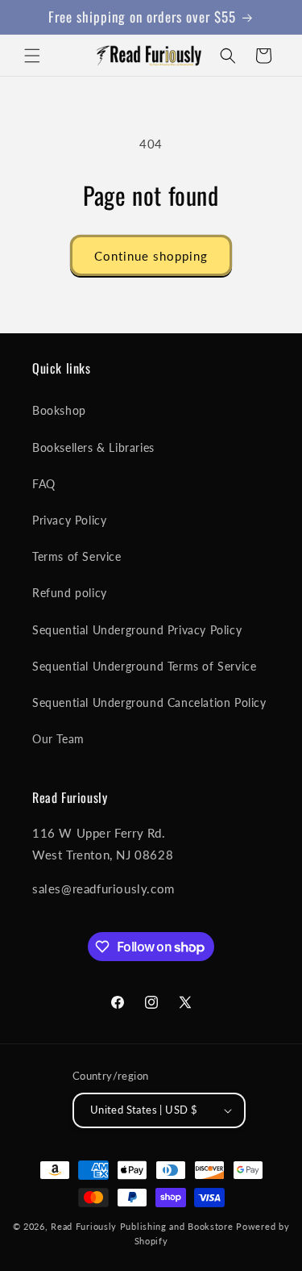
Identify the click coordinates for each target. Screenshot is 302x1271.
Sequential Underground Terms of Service (144, 666)
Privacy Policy (69, 520)
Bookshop (59, 410)
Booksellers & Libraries (93, 447)
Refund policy (69, 593)
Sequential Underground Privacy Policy (137, 630)
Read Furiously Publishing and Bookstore (142, 1226)
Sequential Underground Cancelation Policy (149, 702)
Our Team (58, 739)
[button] (32, 55)
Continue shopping (151, 256)
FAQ (44, 484)
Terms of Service (77, 556)
